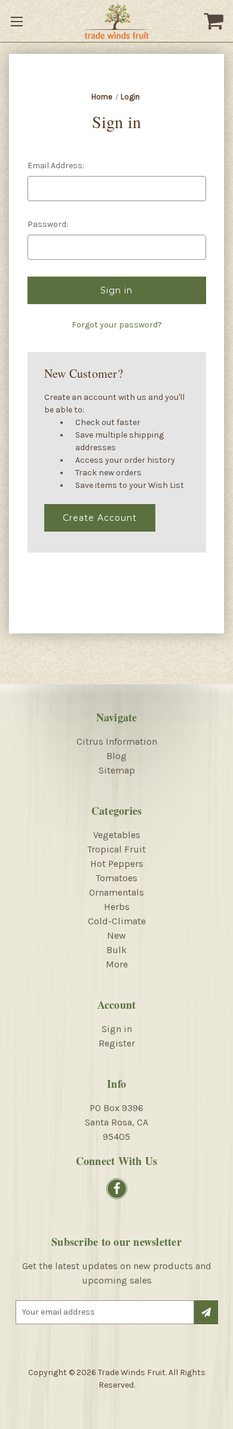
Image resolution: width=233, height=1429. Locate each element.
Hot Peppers (116, 863)
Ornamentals (116, 892)
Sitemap (117, 770)
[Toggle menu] (18, 21)
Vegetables (116, 835)
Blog (116, 755)
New (116, 935)
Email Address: (55, 165)
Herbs (117, 906)
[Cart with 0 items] (215, 21)
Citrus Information (116, 741)
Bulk (116, 949)
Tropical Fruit (116, 849)
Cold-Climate (117, 921)
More (117, 964)
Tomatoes (116, 878)
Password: (47, 224)
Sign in (117, 1028)
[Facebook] (116, 1188)
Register (117, 1043)
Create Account (100, 517)
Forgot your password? (117, 325)
